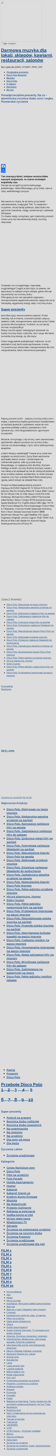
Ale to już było (14, 1300)
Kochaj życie (13, 1356)
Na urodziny (15, 1136)
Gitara (10, 1324)
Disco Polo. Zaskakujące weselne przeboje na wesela (28, 876)
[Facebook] (28, 166)
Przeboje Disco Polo (21, 1084)
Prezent (11, 1389)
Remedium (12, 1407)
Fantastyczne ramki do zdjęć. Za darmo (26, 1315)
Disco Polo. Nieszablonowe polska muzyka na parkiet (29, 920)
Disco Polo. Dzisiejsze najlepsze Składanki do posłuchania (27, 869)
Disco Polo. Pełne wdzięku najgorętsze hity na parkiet (25, 905)
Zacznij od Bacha (15, 1436)
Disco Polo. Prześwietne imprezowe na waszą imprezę (30, 912)
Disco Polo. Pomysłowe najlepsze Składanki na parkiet (28, 847)
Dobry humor (13, 663)
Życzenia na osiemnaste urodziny (29, 1229)
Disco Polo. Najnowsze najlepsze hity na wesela (31, 613)
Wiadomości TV (17, 1222)
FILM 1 (6, 1250)
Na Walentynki (16, 1204)
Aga (8, 1294)
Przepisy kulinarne (19, 1207)
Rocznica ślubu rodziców (23, 1121)
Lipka (9, 1362)
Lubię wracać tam (15, 1365)
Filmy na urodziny (15, 1318)
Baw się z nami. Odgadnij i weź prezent (26, 1309)
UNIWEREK (12, 1425)
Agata (10, 1297)
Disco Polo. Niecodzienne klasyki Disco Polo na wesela (28, 854)
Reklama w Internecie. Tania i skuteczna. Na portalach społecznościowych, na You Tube (29, 1403)
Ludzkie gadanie (15, 1368)
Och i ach (11, 1377)
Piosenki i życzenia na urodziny (22, 1383)
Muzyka (11, 78)
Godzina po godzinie (11, 797)
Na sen (10, 89)
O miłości (11, 84)
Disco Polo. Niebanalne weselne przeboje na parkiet (27, 818)
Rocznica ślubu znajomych (24, 1125)
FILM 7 (6, 1274)
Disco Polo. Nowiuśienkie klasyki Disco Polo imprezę (28, 883)
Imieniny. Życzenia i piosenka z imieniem (27, 1336)
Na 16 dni (27, 797)
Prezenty (12, 1073)
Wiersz (10, 1433)
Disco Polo (12, 81)
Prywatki (11, 1395)
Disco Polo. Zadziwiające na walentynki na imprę (25, 971)
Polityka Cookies (15, 1386)
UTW (9, 1428)
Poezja (11, 1070)
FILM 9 (6, 1282)
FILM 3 (6, 1258)
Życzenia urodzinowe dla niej (26, 1244)
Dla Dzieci (11, 86)
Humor (11, 1186)
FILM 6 (6, 1270)
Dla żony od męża (18, 1139)
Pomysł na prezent (19, 1118)
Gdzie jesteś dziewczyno (19, 1321)
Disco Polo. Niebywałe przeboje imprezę (27, 637)
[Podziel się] (28, 170)
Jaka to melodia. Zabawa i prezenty (24, 1350)
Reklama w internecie (21, 1211)
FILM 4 (6, 1262)
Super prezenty (13, 309)
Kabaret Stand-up (18, 1193)
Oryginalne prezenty (18, 72)
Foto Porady (15, 1178)
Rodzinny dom (14, 1410)
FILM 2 (6, 1254)
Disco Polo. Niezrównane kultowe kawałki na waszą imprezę (28, 934)
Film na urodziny (18, 1175)
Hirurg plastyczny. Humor (20, 660)
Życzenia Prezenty (18, 1237)
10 (30, 1099)
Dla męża (13, 1143)
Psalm (10, 1398)
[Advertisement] (28, 133)
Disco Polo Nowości (17, 75)
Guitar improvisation (17, 1327)
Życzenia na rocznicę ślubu (24, 1233)
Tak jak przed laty (16, 1419)
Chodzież (11, 1312)
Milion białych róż (15, 1371)
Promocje (11, 1392)
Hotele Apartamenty (20, 1182)
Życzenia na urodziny (17, 1442)
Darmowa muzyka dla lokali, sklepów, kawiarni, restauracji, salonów (27, 55)
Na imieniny (15, 1132)
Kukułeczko (12, 1359)
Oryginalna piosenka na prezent (23, 1380)
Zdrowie (12, 1226)
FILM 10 (7, 1286)
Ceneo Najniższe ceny (21, 1167)
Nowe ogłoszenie (15, 1374)
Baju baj (11, 1306)
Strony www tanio (18, 1218)
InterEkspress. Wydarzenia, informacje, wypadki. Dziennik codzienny (26, 1341)
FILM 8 (6, 1278)
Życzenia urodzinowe (20, 1155)
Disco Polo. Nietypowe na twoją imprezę (27, 604)
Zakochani (12, 1439)
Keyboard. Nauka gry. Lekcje (21, 1353)
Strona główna (14, 1291)
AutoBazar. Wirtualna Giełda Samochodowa (29, 1303)
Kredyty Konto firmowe (22, 1197)
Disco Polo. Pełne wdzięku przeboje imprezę (29, 657)
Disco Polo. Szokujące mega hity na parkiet (28, 622)
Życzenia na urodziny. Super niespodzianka (28, 1445)
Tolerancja (12, 1422)
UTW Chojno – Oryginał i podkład (23, 1430)
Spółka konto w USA (20, 1215)
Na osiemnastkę (17, 1128)
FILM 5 (6, 1266)
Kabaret (12, 1189)
